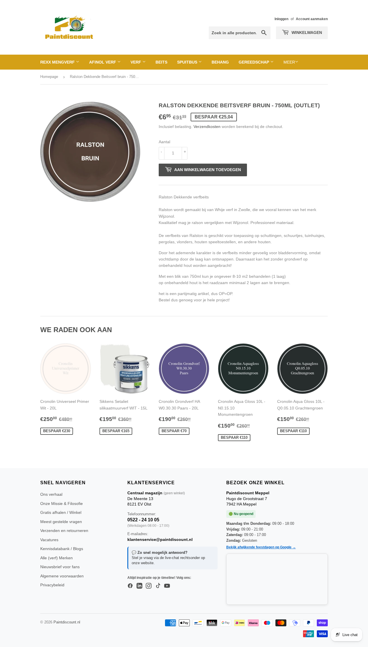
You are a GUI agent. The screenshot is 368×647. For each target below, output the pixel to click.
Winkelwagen (306, 32)
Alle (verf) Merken (56, 558)
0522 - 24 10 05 (143, 519)
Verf (136, 62)
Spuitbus (187, 62)
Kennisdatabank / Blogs (61, 548)
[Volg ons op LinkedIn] (139, 586)
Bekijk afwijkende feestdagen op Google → (261, 547)
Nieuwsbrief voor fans (60, 566)
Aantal (164, 141)
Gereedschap (254, 62)
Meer (289, 62)
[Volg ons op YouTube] (167, 586)
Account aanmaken (312, 19)
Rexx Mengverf (58, 62)
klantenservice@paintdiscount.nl (160, 539)
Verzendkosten (207, 126)
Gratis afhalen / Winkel (60, 512)
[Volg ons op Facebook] (130, 586)
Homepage (49, 76)
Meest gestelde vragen (61, 521)
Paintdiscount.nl (66, 622)
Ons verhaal (51, 494)
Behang (220, 62)
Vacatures (49, 539)
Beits (161, 62)
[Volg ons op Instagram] (149, 586)
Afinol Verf (103, 62)
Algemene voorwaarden (62, 576)
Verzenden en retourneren (64, 530)
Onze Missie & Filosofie (61, 503)
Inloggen (281, 19)
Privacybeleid (52, 585)
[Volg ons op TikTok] (158, 586)
